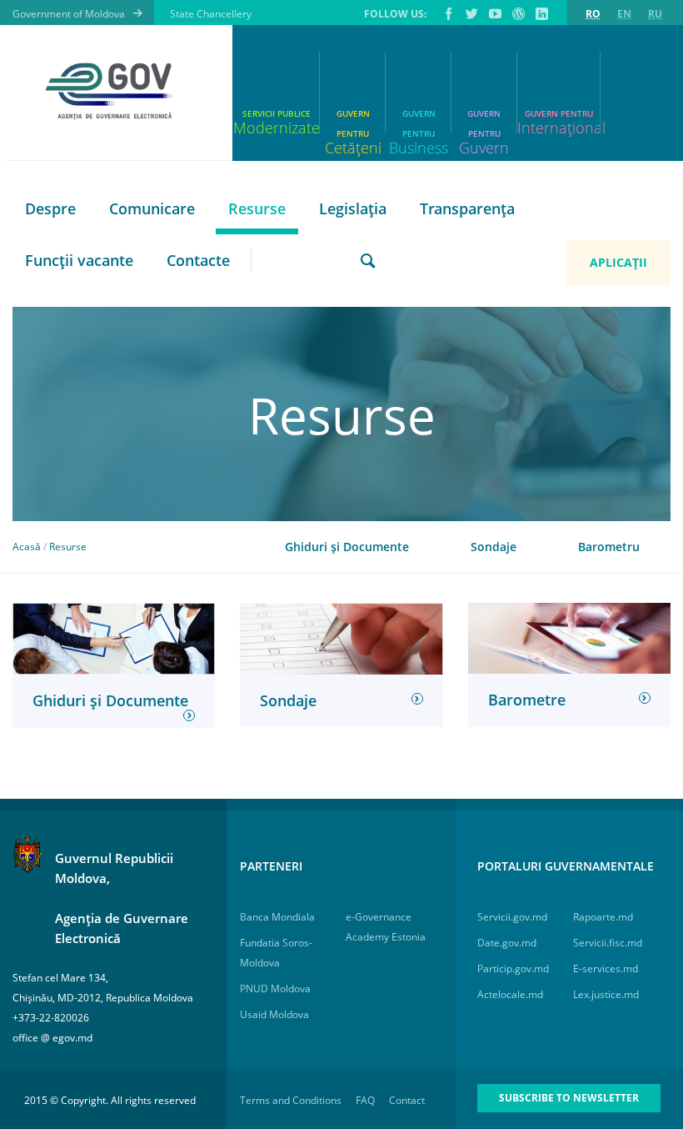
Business (418, 140)
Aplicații (618, 262)
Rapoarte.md (603, 917)
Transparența (467, 208)
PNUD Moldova (275, 988)
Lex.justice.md (606, 994)
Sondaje (493, 546)
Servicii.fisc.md (607, 943)
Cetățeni (353, 140)
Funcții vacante (79, 260)
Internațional (559, 128)
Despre (50, 208)
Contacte (198, 260)
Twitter (470, 13)
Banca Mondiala (277, 917)
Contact (407, 1100)
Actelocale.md (510, 994)
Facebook (447, 13)
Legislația (352, 208)
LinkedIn (540, 13)
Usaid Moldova (274, 1014)
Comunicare (152, 208)
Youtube (494, 13)
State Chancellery (211, 14)
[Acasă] (113, 91)
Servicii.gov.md (512, 917)
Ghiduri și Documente (347, 546)
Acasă (26, 546)
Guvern (484, 140)
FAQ (365, 1100)
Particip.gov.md (513, 968)
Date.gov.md (506, 943)
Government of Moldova (68, 14)
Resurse (257, 208)
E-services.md (605, 968)
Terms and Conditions (291, 1100)
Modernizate (276, 128)
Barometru (609, 546)
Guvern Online (517, 13)
